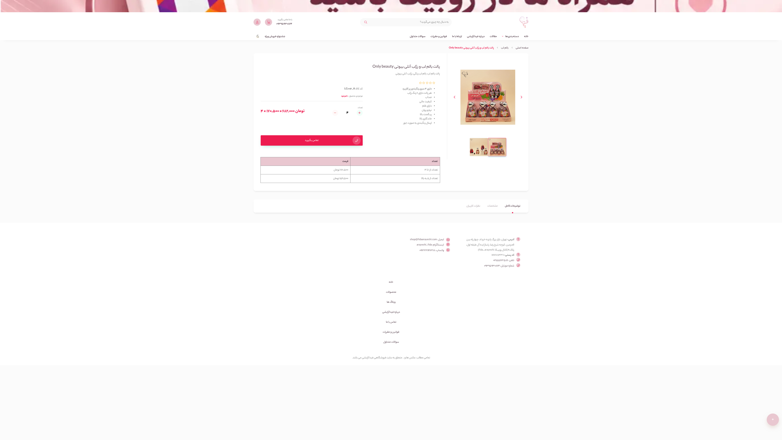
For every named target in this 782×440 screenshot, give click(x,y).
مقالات (493, 36)
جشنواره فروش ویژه (275, 36)
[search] (365, 22)
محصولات (391, 292)
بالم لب (505, 48)
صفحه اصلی (522, 48)
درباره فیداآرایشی (476, 36)
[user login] (257, 22)
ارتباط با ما (457, 36)
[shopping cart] (268, 22)
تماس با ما (391, 322)
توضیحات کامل (512, 206)
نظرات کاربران (473, 206)
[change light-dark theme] (257, 34)
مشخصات (492, 206)
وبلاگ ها (391, 302)
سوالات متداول (417, 36)
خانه (526, 36)
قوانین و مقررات (439, 36)
